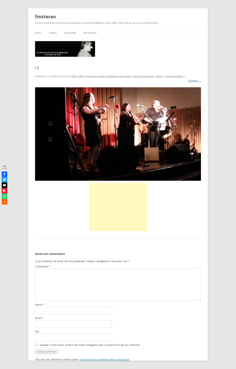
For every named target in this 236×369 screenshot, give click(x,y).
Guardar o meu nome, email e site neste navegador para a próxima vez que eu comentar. (90, 345)
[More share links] (4, 202)
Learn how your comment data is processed (104, 359)
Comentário (42, 266)
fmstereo (45, 16)
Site (37, 331)
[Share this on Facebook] (4, 174)
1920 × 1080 (77, 76)
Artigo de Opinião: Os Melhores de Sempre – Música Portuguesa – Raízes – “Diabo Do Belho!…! (136, 76)
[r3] (118, 134)
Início (38, 32)
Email (39, 318)
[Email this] (4, 185)
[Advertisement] (118, 207)
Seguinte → (194, 80)
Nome (39, 304)
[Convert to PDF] (4, 191)
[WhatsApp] (4, 196)
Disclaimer (70, 32)
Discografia (90, 32)
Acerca (53, 32)
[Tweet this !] (4, 180)
